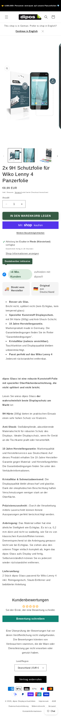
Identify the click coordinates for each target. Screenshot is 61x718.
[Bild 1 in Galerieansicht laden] (15, 155)
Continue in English (27, 31)
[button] (6, 17)
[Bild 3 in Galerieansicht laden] (46, 155)
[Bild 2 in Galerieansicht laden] (30, 155)
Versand (18, 192)
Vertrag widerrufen (30, 679)
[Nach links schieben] (3, 156)
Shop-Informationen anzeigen (22, 253)
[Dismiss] (42, 31)
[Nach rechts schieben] (57, 156)
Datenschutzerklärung (18, 706)
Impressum (44, 701)
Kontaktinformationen (32, 711)
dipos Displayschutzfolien (24, 701)
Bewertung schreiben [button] (30, 618)
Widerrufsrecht (38, 706)
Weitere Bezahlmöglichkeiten (30, 233)
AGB (54, 701)
